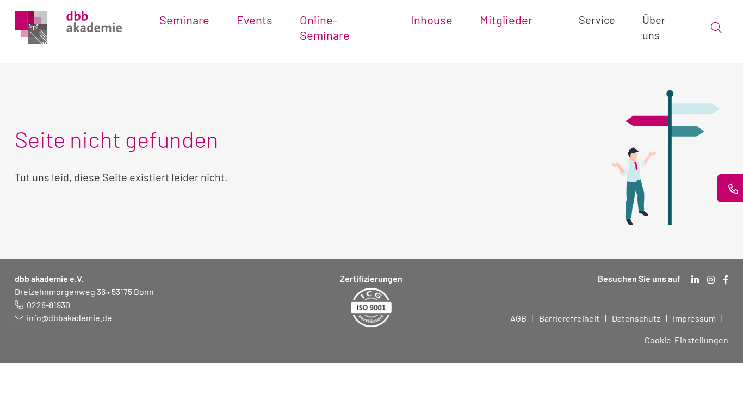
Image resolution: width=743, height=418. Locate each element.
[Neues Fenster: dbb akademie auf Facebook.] (725, 279)
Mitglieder (506, 20)
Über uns (653, 27)
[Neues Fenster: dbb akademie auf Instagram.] (711, 279)
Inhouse (432, 20)
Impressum (694, 318)
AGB (518, 318)
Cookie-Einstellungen (686, 340)
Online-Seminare (325, 27)
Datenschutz (636, 318)
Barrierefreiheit (569, 318)
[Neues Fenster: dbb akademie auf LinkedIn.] (695, 279)
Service (597, 19)
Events (255, 20)
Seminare (184, 20)
